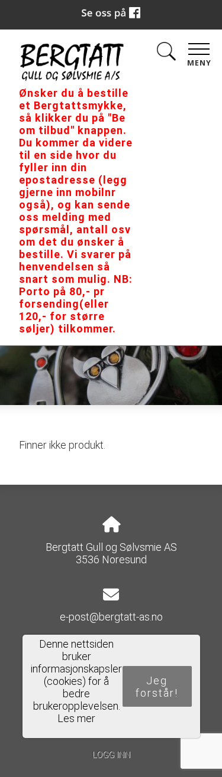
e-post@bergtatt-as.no (111, 616)
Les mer (76, 718)
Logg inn (111, 755)
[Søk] (166, 53)
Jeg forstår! (157, 686)
